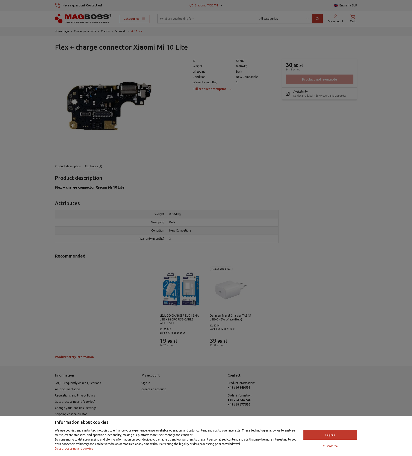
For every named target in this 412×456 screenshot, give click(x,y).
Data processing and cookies (74, 448)
